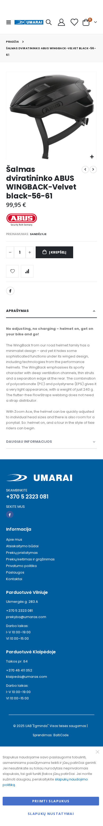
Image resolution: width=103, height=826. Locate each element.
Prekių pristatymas (22, 552)
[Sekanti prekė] (93, 169)
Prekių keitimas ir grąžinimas (30, 559)
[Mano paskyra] (61, 22)
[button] (91, 157)
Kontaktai (14, 578)
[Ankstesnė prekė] (85, 169)
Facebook (10, 291)
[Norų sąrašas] (73, 22)
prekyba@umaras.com (26, 616)
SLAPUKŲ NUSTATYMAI (51, 813)
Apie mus (14, 539)
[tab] (51, 311)
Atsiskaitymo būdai (22, 546)
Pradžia (12, 42)
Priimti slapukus (51, 801)
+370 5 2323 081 (19, 610)
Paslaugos (15, 572)
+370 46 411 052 (19, 670)
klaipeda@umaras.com (26, 676)
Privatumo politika (21, 565)
